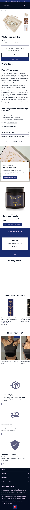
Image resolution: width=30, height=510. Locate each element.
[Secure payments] (15, 415)
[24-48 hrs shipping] (15, 385)
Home (2, 10)
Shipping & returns (7, 132)
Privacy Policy (21, 492)
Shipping (9, 43)
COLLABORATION (7, 481)
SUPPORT (4, 477)
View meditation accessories (12, 224)
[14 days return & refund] (15, 444)
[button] (5, 323)
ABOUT (3, 473)
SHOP (3, 469)
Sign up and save (7, 486)
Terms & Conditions (10, 492)
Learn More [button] (9, 503)
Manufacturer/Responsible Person (12, 136)
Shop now (5, 404)
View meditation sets (10, 177)
